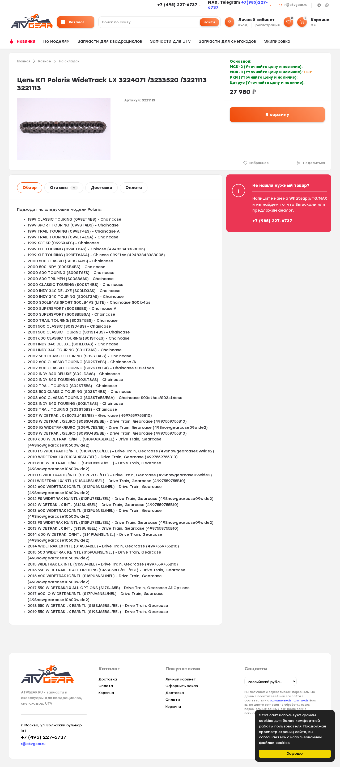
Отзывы (62, 187)
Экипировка (277, 41)
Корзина (106, 693)
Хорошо (295, 753)
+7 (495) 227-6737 (177, 4)
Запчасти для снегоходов (227, 41)
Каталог (76, 22)
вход (243, 25)
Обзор (30, 187)
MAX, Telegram (224, 2)
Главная (23, 61)
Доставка (101, 187)
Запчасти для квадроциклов (110, 41)
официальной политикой (289, 700)
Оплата (133, 187)
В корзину (277, 114)
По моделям (56, 41)
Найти (209, 22)
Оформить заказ (181, 686)
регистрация (268, 25)
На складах (69, 61)
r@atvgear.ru (295, 5)
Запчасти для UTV (170, 41)
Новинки (26, 41)
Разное (44, 61)
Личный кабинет (180, 679)
